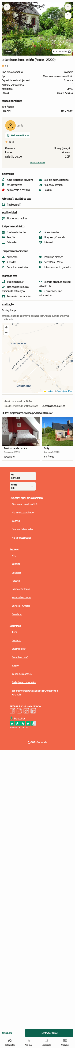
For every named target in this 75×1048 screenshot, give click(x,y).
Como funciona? (20, 657)
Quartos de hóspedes (22, 529)
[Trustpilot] (23, 727)
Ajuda (14, 632)
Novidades (17, 614)
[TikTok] (26, 711)
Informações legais (21, 589)
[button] (6, 327)
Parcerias (16, 580)
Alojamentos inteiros (21, 537)
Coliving (16, 521)
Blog (14, 555)
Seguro (15, 665)
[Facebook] (12, 711)
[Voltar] (6, 11)
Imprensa (16, 572)
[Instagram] (19, 711)
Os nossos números (21, 606)
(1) (13, 142)
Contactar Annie (49, 1033)
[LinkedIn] (33, 711)
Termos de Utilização (21, 597)
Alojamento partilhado (23, 512)
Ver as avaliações (37, 162)
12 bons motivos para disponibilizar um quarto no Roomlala (35, 693)
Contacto (16, 640)
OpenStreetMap (64, 391)
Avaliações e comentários (24, 682)
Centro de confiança (22, 674)
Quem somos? (18, 649)
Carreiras (16, 564)
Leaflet (49, 391)
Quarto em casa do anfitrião (25, 504)
